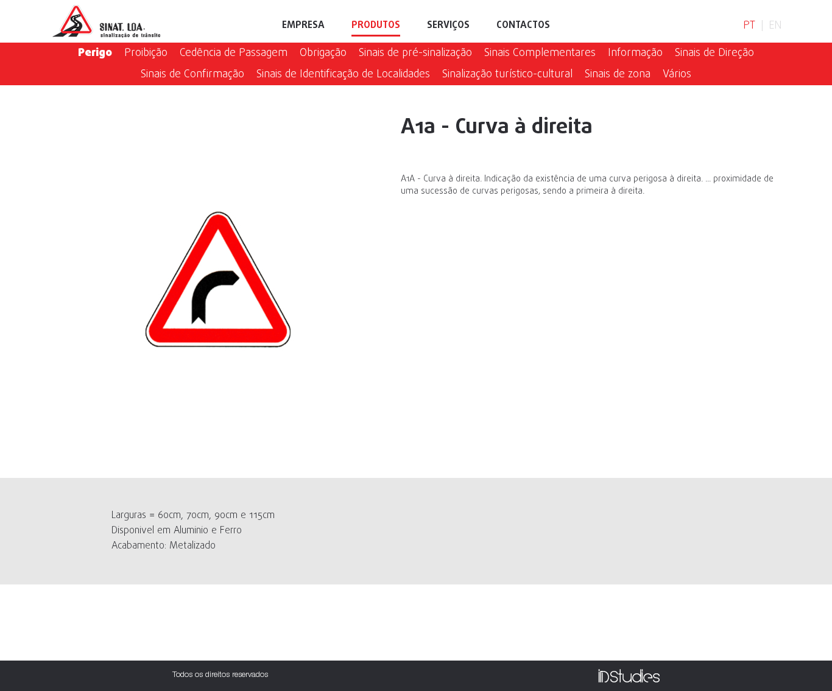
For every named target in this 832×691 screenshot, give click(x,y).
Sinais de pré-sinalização (415, 53)
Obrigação (323, 53)
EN (775, 26)
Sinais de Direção (714, 53)
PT (749, 26)
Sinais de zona (617, 74)
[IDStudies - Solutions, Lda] (629, 675)
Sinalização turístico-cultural (507, 74)
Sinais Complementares (540, 53)
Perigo (95, 53)
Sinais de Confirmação (192, 74)
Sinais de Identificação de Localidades (343, 74)
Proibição (145, 53)
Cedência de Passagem (233, 53)
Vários (677, 74)
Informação (635, 53)
